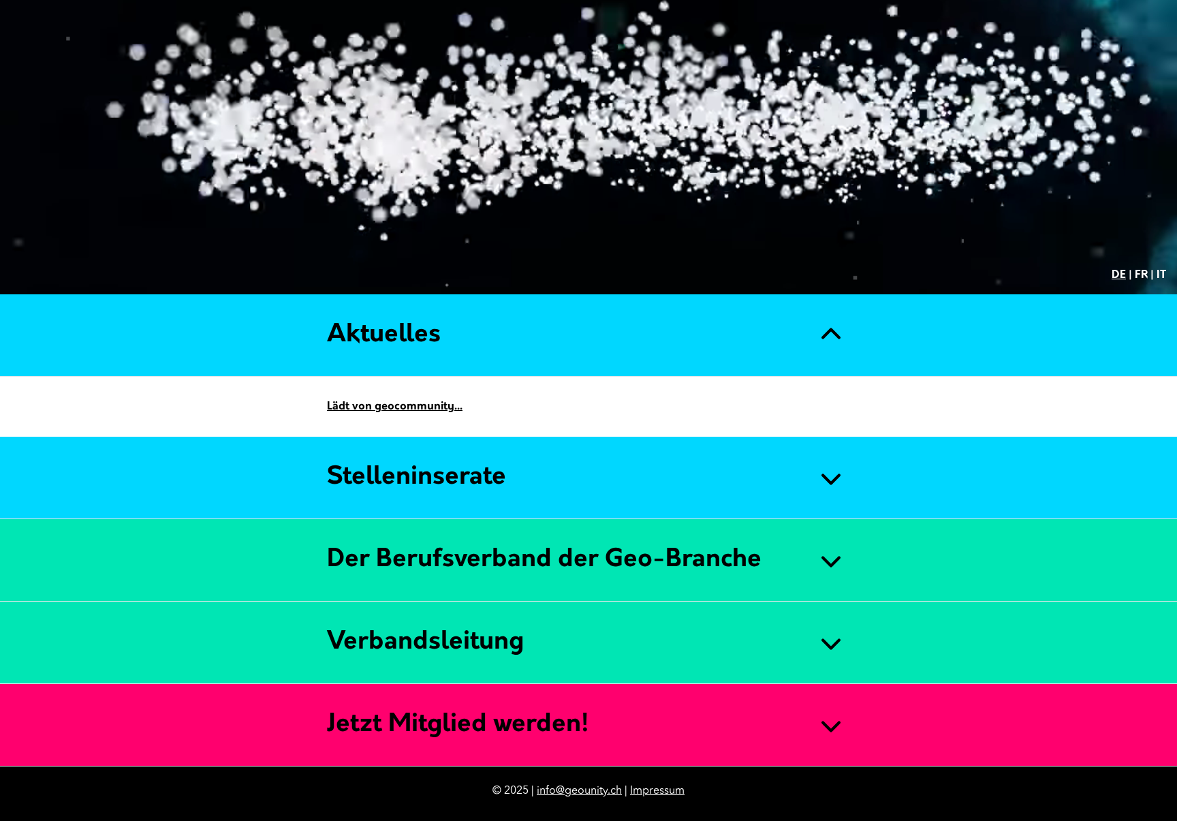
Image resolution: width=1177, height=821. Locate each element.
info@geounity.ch (579, 791)
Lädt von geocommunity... (394, 406)
